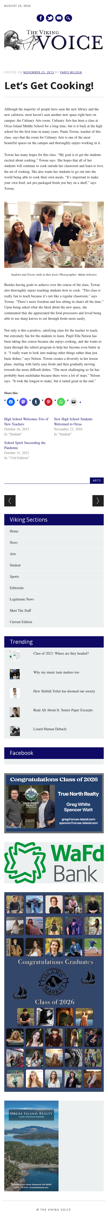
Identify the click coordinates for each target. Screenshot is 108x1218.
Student (15, 565)
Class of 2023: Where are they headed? (61, 653)
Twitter (49, 18)
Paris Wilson (71, 72)
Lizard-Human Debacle (50, 728)
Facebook (40, 18)
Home (14, 531)
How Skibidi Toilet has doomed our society (64, 691)
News (14, 542)
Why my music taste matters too (56, 672)
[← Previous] (10, 500)
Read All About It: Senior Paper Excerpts (63, 710)
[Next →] (98, 500)
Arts (97, 480)
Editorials (17, 587)
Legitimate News (22, 599)
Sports (14, 576)
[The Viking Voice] (54, 48)
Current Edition (21, 621)
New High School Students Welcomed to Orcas (73, 421)
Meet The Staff (20, 610)
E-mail (59, 18)
